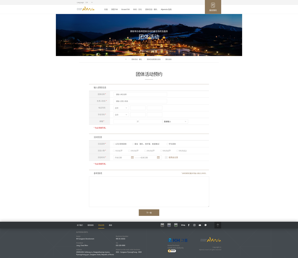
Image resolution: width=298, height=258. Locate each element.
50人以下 (118, 150)
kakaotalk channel (205, 225)
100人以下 (134, 150)
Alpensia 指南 (166, 9)
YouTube (200, 225)
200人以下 (151, 150)
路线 (110, 225)
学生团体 (172, 144)
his (176, 225)
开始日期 (118, 157)
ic (162, 225)
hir (169, 225)
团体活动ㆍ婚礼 (151, 9)
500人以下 (167, 150)
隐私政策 (101, 225)
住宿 (106, 9)
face (189, 225)
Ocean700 (125, 9)
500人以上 (183, 150)
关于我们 (80, 225)
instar (194, 225)
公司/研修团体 (121, 144)
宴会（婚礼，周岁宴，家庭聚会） (148, 144)
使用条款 (91, 225)
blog (183, 225)
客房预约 (213, 10)
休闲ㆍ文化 (137, 9)
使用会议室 (173, 157)
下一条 (149, 212)
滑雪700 (114, 9)
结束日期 (144, 157)
